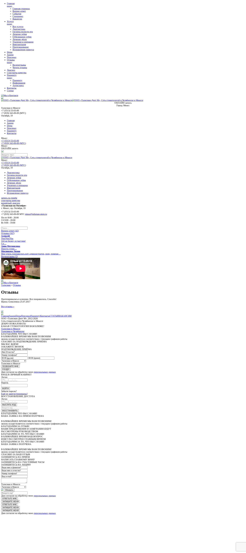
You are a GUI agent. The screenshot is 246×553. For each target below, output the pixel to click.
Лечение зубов (20, 34)
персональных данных (45, 372)
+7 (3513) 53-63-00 (10, 140)
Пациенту (12, 75)
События (17, 14)
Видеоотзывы (19, 65)
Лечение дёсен (20, 39)
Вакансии (17, 19)
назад (9, 6)
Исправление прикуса (23, 49)
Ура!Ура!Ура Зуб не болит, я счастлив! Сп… (13, 240)
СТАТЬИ (54, 316)
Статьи (10, 90)
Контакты (11, 88)
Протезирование (21, 47)
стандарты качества (10, 200)
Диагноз (11, 70)
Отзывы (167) (7, 233)
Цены (9, 52)
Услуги (10, 21)
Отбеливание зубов (22, 37)
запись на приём (9, 198)
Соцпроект (18, 16)
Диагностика (19, 29)
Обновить (9, 490)
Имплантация (19, 44)
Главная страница (21, 8)
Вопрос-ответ (19, 11)
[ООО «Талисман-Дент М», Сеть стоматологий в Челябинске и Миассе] (72, 100)
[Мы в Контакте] (9, 95)
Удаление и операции (23, 42)
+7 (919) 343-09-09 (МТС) (13, 143)
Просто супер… (10, 247)
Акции (10, 55)
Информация (19, 83)
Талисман (6, 285)
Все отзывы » (7, 306)
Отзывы (11, 60)
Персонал (11, 57)
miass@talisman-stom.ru (36, 214)
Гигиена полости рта (23, 31)
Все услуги (18, 26)
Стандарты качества (16, 72)
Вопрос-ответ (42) (10, 231)
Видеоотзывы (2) (9, 256)
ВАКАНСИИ (65, 316)
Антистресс (18, 85)
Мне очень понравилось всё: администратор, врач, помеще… (31, 252)
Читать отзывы (20, 67)
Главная (11, 3)
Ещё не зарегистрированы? (14, 394)
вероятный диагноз (10, 203)
